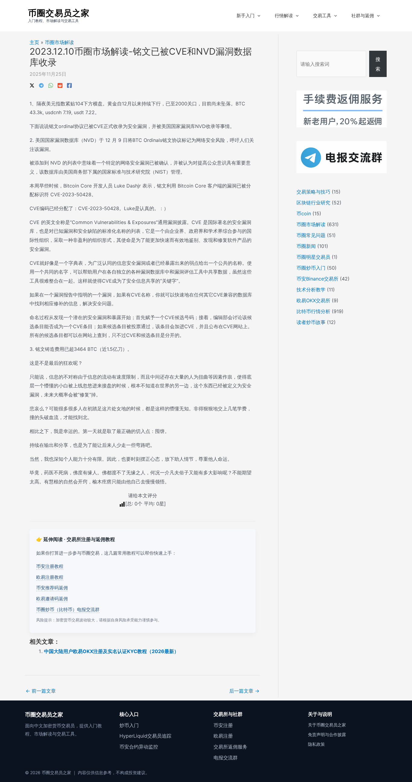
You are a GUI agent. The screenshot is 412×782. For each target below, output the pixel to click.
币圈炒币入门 (310, 268)
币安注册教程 (49, 566)
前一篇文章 (41, 691)
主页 (34, 42)
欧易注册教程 (49, 577)
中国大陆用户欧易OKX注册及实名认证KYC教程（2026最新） (111, 651)
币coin (303, 213)
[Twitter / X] (32, 85)
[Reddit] (60, 85)
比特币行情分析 (313, 311)
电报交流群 (226, 758)
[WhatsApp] (50, 85)
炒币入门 (129, 725)
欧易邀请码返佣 (52, 598)
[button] (257, 16)
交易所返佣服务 (230, 747)
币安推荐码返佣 (52, 588)
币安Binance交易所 (317, 279)
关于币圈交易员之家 (327, 724)
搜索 (378, 64)
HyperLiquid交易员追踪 (145, 736)
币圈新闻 (306, 246)
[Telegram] (41, 85)
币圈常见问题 (310, 235)
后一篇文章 (244, 691)
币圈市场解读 (59, 42)
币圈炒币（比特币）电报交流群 (68, 609)
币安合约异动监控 (138, 747)
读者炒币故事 (310, 322)
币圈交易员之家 (59, 13)
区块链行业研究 (313, 203)
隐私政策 (316, 744)
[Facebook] (69, 85)
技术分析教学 (310, 290)
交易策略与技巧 (313, 192)
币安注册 (223, 725)
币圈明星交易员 (313, 257)
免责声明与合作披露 (327, 734)
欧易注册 (223, 736)
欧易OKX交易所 (313, 300)
